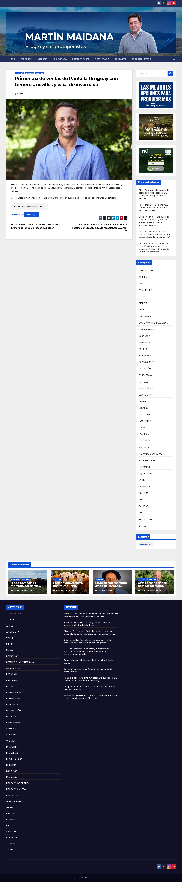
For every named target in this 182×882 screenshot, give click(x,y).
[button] (174, 59)
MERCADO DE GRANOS (150, 454)
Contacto (120, 59)
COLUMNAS (145, 316)
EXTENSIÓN (145, 368)
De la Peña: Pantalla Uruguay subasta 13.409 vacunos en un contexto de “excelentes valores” (100, 226)
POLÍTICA (143, 493)
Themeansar (111, 878)
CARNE (142, 296)
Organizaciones (146, 473)
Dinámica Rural (80, 59)
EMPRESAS (144, 342)
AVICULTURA (145, 290)
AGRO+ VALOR (102, 59)
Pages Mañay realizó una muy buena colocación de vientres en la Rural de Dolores (156, 208)
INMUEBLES (145, 421)
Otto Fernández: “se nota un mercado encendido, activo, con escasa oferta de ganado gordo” (154, 234)
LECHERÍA (42, 59)
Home (12, 59)
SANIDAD (143, 506)
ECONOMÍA (144, 336)
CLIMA (142, 309)
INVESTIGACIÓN (147, 427)
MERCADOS (30, 73)
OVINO (142, 480)
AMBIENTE (144, 277)
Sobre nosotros (141, 59)
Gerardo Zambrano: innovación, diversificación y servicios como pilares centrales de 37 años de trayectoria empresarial (87, 651)
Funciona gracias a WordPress (78, 878)
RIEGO (142, 499)
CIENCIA (143, 303)
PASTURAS (144, 486)
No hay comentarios (24, 590)
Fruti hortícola (146, 388)
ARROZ (142, 283)
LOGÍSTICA (144, 440)
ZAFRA (142, 526)
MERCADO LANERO (148, 460)
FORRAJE (143, 382)
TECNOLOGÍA (145, 519)
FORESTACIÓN (146, 375)
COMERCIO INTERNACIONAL (153, 323)
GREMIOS (143, 408)
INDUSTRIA (145, 414)
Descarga (31, 214)
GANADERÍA (26, 59)
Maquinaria (144, 447)
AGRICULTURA (60, 59)
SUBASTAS (39, 73)
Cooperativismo (146, 329)
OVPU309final (17, 214)
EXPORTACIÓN (146, 355)
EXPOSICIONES (146, 362)
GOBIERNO (144, 401)
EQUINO (143, 349)
